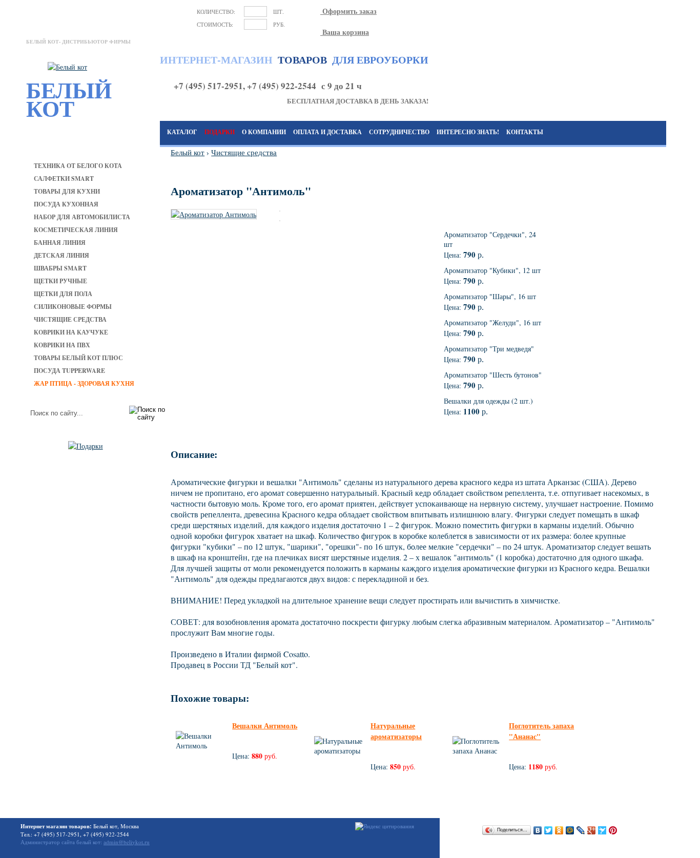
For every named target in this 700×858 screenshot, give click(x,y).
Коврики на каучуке (71, 332)
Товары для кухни (67, 191)
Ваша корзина (344, 32)
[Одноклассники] (559, 830)
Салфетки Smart (64, 178)
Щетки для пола (63, 293)
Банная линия (60, 242)
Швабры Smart (60, 268)
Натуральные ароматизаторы (396, 731)
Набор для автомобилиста (82, 217)
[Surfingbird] (602, 830)
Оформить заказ (348, 11)
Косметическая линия (76, 229)
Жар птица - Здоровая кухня (84, 383)
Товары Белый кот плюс (78, 357)
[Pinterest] (613, 830)
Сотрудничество (399, 132)
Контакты (524, 132)
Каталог (182, 132)
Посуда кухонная (66, 204)
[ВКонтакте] (537, 830)
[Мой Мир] (570, 830)
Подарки (219, 132)
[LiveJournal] (580, 830)
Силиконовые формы (73, 306)
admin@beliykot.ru (127, 842)
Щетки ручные (60, 281)
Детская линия (61, 255)
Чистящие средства (70, 319)
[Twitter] (548, 830)
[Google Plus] (591, 830)
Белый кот (187, 152)
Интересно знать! (468, 132)
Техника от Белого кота (78, 165)
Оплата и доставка (327, 132)
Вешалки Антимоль (264, 725)
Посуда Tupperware (69, 370)
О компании (264, 132)
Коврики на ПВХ (62, 345)
